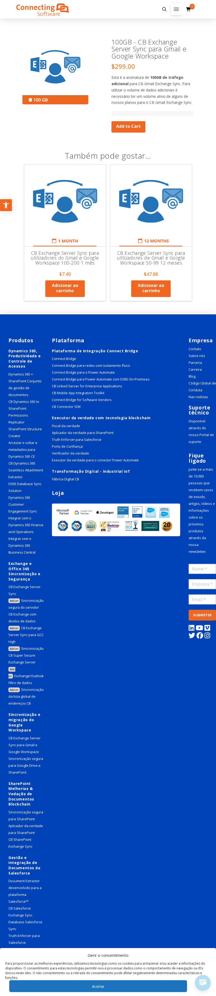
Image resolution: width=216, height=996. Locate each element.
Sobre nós (197, 355)
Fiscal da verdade (66, 425)
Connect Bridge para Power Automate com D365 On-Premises (101, 379)
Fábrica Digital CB (65, 479)
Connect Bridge (64, 358)
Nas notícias (198, 396)
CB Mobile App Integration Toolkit (78, 392)
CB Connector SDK (66, 406)
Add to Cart (128, 126)
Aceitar (98, 986)
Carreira (195, 369)
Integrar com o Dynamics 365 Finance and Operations (25, 525)
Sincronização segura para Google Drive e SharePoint (25, 765)
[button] (164, 9)
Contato (195, 348)
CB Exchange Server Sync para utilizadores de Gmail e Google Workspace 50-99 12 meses (151, 258)
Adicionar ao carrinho (65, 288)
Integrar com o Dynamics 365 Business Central (22, 545)
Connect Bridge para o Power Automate (83, 372)
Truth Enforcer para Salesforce (76, 439)
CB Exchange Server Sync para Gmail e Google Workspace (24, 745)
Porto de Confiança (67, 446)
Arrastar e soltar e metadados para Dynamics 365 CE (22, 449)
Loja (58, 492)
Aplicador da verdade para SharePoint (83, 432)
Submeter (202, 615)
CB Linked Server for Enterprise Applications (87, 386)
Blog (192, 376)
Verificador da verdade (70, 453)
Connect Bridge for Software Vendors (82, 399)
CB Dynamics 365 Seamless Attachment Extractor (25, 470)
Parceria (195, 362)
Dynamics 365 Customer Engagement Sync (22, 504)
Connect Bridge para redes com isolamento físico (91, 365)
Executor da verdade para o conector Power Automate (95, 460)
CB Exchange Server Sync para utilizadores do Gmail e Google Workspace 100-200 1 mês (65, 258)
